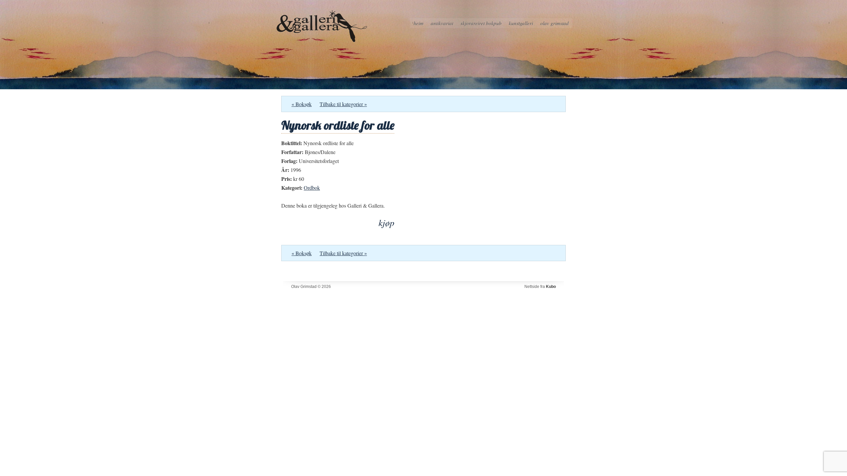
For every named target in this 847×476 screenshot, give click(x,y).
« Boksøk (301, 103)
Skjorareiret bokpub (481, 23)
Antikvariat (442, 23)
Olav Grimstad (554, 23)
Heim (419, 23)
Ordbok (312, 187)
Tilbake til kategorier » (343, 103)
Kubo (551, 286)
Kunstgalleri (521, 23)
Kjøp (386, 222)
